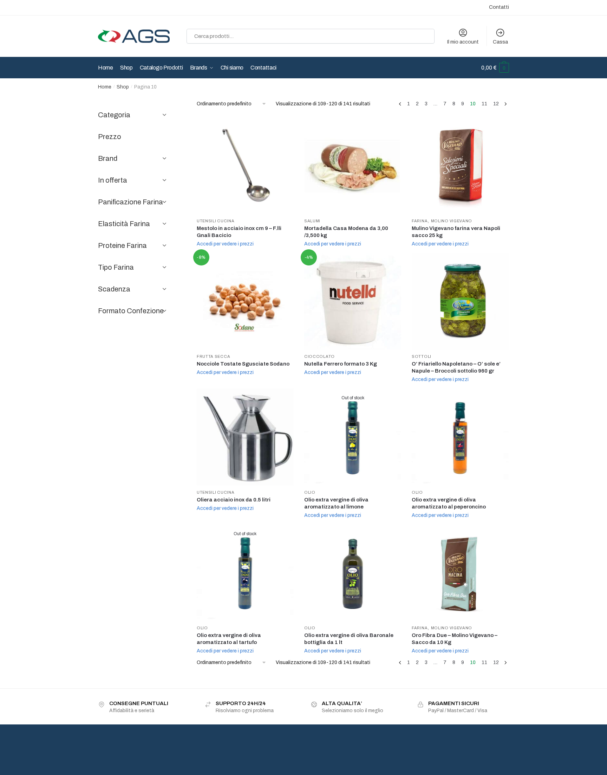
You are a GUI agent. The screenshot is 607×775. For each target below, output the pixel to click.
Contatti (499, 7)
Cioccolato (319, 356)
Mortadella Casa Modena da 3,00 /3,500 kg (346, 231)
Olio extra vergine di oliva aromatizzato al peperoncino (449, 503)
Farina (419, 221)
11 (484, 103)
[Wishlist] (283, 128)
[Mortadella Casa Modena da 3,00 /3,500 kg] (352, 165)
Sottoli (421, 356)
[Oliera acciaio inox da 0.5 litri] (245, 436)
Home (104, 87)
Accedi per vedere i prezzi (225, 244)
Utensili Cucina (216, 221)
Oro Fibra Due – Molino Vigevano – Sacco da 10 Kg (454, 638)
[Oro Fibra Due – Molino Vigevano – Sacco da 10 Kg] (460, 572)
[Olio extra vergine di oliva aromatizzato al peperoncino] (460, 436)
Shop (123, 87)
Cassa (500, 42)
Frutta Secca (213, 356)
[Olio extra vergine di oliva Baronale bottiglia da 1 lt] (352, 572)
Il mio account (463, 42)
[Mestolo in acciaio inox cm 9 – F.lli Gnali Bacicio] (245, 165)
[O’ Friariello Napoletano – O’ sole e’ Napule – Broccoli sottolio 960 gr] (460, 301)
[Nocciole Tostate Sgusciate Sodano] (245, 301)
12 (496, 103)
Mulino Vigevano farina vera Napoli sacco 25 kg (456, 231)
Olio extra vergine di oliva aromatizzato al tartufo (229, 638)
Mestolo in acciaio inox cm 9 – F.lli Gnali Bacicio (239, 231)
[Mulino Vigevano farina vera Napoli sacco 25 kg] (460, 165)
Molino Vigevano (451, 221)
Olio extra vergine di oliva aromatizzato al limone (336, 503)
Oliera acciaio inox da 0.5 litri (233, 500)
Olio (309, 492)
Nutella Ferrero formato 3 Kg (340, 364)
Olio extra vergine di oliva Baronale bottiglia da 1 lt (348, 638)
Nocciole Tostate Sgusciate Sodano (243, 364)
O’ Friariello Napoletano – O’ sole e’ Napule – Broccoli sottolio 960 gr (456, 367)
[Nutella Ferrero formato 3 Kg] (352, 301)
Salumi (312, 221)
